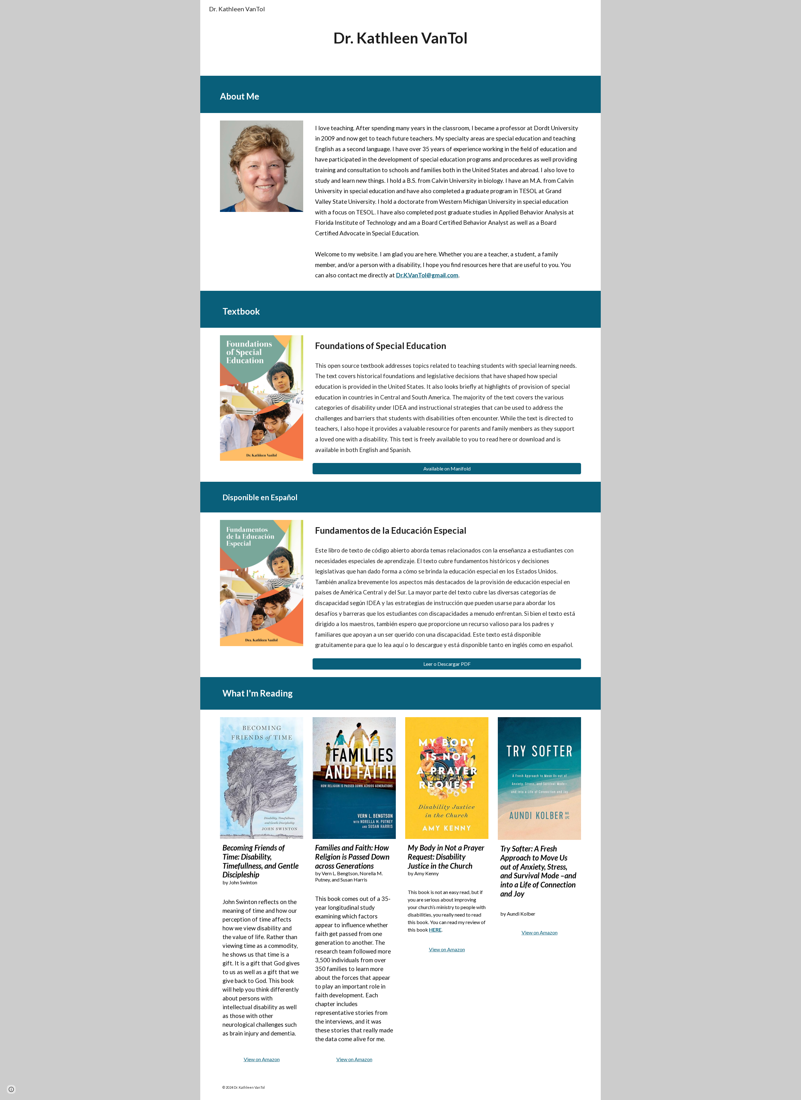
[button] (11, 1089)
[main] (400, 38)
